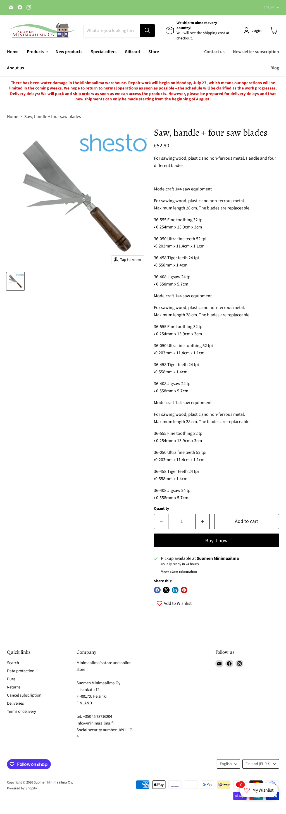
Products (36, 52)
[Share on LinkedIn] (175, 590)
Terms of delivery (21, 711)
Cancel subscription (24, 695)
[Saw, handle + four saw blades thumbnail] (15, 281)
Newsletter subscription (256, 52)
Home (12, 52)
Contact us (214, 52)
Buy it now (216, 540)
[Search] (147, 30)
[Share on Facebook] (157, 590)
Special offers (103, 52)
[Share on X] (166, 590)
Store (153, 52)
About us (15, 68)
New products (69, 52)
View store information (179, 572)
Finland (258, 764)
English (269, 7)
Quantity (161, 508)
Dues (11, 679)
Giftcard (132, 52)
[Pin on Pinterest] (184, 590)
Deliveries (15, 703)
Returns (13, 687)
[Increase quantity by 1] (203, 521)
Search (13, 663)
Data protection (20, 671)
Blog (274, 68)
